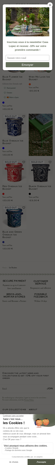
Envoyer (27, 64)
